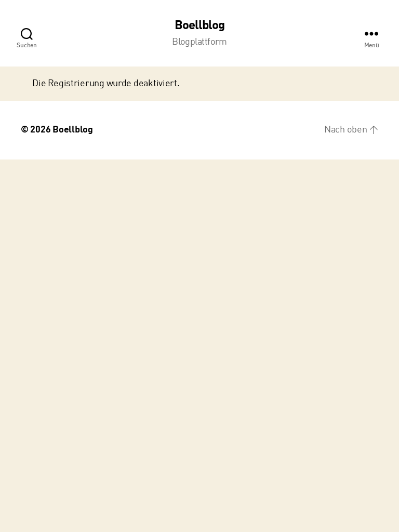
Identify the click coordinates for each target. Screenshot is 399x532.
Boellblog (199, 26)
